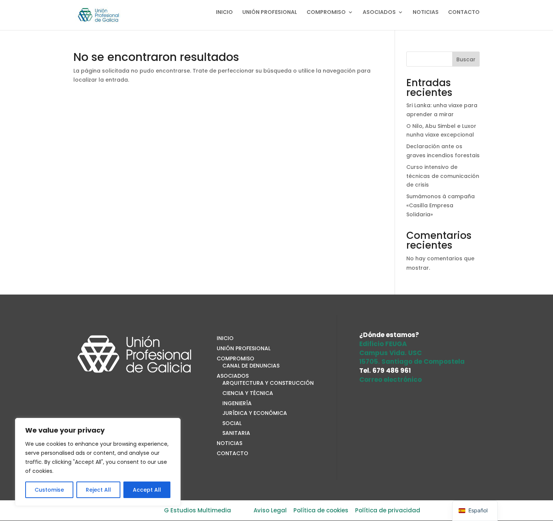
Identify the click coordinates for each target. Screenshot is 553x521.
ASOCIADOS (379, 12)
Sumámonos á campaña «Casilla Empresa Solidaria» (440, 205)
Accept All (147, 490)
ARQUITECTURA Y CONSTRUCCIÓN (268, 383)
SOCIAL (232, 423)
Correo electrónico (390, 379)
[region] (98, 462)
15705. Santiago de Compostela (412, 361)
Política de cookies (320, 510)
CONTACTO (464, 12)
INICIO (224, 12)
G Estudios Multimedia (197, 510)
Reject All (98, 490)
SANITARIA (236, 433)
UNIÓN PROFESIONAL (269, 12)
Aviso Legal (270, 510)
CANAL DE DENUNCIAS (251, 365)
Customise (49, 490)
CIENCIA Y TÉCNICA (247, 393)
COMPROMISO (326, 12)
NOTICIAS (426, 12)
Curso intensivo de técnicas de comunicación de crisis (442, 176)
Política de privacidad (387, 510)
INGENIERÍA (237, 403)
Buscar (466, 59)
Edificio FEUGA (383, 343)
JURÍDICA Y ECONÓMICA (254, 413)
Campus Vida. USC (390, 352)
